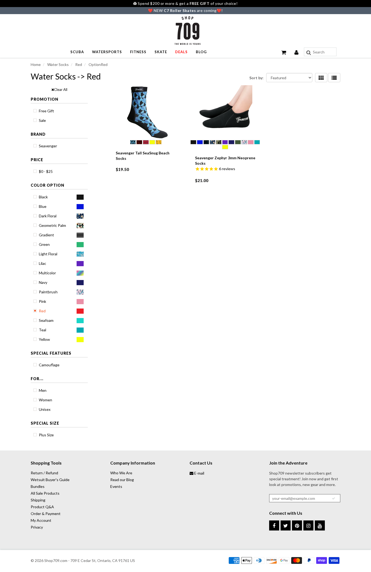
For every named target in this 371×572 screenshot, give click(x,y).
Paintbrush (48, 292)
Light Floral (48, 254)
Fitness (138, 52)
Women (45, 400)
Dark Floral (47, 216)
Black (43, 197)
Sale (42, 120)
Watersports (107, 52)
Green (44, 244)
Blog (201, 52)
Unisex (45, 409)
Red (42, 311)
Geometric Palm (52, 225)
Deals (181, 52)
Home (36, 64)
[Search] (308, 52)
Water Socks (57, 64)
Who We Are (121, 473)
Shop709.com (55, 560)
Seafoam (46, 320)
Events (116, 486)
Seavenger (48, 146)
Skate (161, 52)
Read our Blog (122, 479)
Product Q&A (42, 506)
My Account (41, 520)
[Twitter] (286, 525)
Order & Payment (46, 513)
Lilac (42, 263)
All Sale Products (45, 493)
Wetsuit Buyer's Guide (50, 479)
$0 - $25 (46, 171)
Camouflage (49, 365)
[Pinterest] (297, 525)
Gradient (46, 235)
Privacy (37, 527)
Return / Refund (44, 473)
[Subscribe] (333, 498)
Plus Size (46, 435)
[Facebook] (274, 525)
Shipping (38, 500)
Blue (42, 206)
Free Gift (46, 111)
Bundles (38, 486)
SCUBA (77, 52)
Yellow (44, 339)
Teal (42, 330)
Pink (42, 301)
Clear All (60, 89)
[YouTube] (320, 525)
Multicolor (47, 273)
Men (42, 390)
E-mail (198, 473)
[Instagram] (308, 525)
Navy (43, 282)
